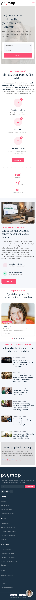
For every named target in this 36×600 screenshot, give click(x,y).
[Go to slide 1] (12, 338)
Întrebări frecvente (7, 513)
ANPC (3, 583)
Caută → (18, 55)
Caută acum (18, 160)
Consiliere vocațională (8, 531)
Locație (8, 50)
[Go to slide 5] (21, 338)
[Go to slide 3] (16, 338)
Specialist (9, 45)
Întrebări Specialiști (7, 553)
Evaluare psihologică (8, 527)
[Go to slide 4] (19, 338)
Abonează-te (29, 486)
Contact (3, 565)
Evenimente (5, 505)
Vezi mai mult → (9, 281)
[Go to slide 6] (23, 338)
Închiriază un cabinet (8, 557)
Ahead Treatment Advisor (9, 561)
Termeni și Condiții (7, 575)
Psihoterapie (5, 524)
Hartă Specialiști (6, 509)
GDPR (3, 579)
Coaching (4, 539)
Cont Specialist (6, 549)
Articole (3, 501)
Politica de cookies (7, 587)
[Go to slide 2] (14, 338)
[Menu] (33, 3)
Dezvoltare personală (8, 535)
